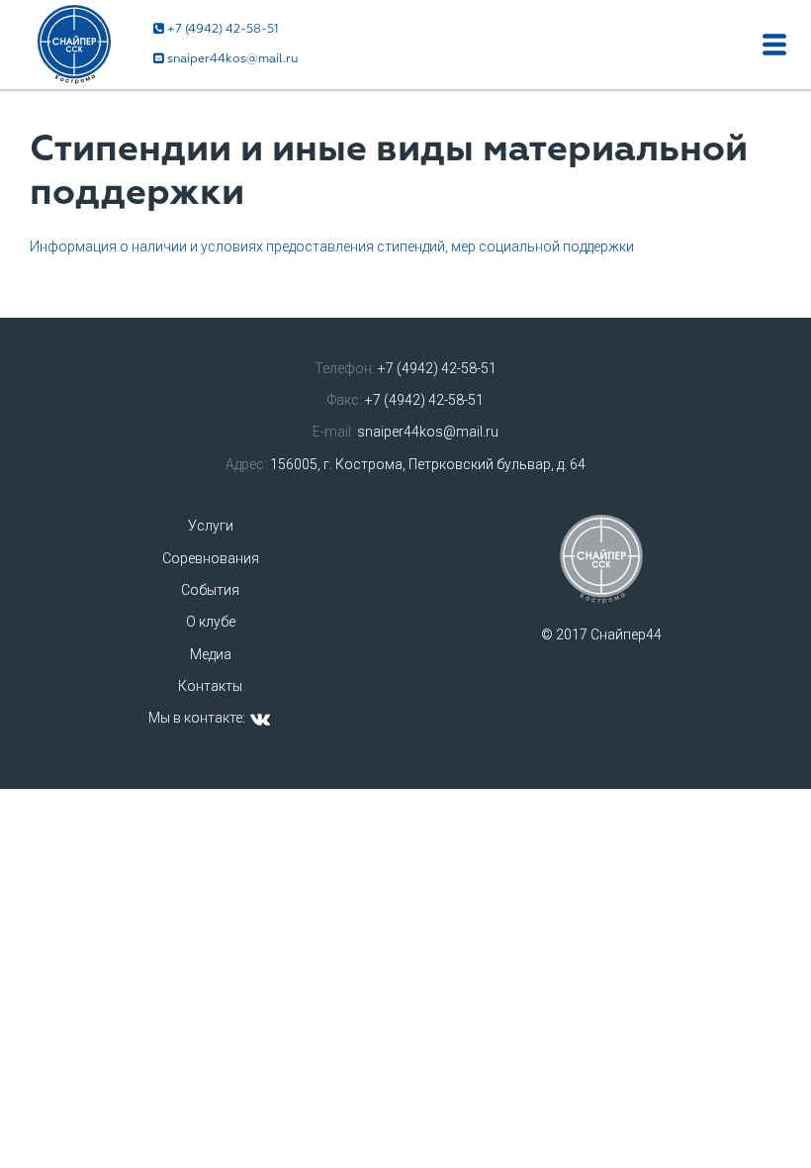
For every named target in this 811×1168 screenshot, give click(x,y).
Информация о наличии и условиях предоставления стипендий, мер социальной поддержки (332, 246)
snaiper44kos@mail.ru (232, 58)
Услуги (210, 526)
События (210, 590)
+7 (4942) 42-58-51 (223, 29)
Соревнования (210, 558)
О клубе (210, 622)
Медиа (210, 654)
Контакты (210, 686)
